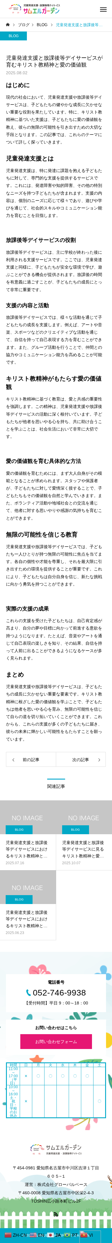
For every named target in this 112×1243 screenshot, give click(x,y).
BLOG (14, 36)
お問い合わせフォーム (56, 1041)
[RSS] (56, 1214)
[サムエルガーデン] (34, 8)
